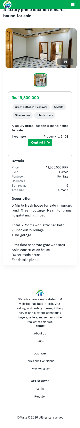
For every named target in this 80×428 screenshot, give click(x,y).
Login (40, 388)
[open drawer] (73, 4)
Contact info (40, 142)
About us (40, 333)
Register (40, 396)
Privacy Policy (40, 369)
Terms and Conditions (40, 361)
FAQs (40, 341)
